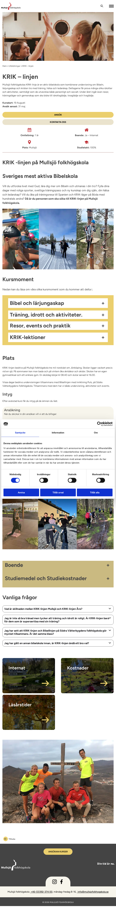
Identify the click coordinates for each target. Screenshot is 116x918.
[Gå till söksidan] (102, 6)
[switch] (43, 480)
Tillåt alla (94, 492)
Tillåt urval (58, 492)
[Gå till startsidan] (49, 6)
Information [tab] (58, 432)
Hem (4, 66)
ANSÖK (58, 114)
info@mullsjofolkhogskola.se (93, 891)
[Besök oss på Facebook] (61, 882)
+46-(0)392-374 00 (41, 891)
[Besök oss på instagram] (54, 882)
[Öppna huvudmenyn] (111, 6)
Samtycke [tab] (20, 432)
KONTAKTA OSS (58, 122)
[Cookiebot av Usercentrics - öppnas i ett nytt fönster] (99, 424)
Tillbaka (12, 839)
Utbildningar (14, 66)
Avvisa (21, 492)
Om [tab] (96, 432)
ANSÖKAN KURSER (58, 851)
